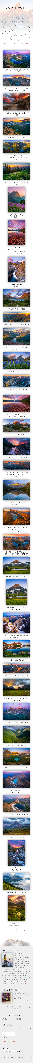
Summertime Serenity (16, 660)
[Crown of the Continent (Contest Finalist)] (16, 152)
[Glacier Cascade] (16, 864)
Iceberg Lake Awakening (16, 723)
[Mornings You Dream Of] (16, 321)
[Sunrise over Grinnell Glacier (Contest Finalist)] (16, 469)
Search (18, 1051)
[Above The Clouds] (16, 889)
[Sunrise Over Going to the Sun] (16, 694)
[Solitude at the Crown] (16, 764)
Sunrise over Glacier (16, 676)
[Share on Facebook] (16, 1019)
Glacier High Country (16, 815)
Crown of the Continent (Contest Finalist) (16, 158)
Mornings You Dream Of (16, 325)
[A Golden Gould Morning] (16, 786)
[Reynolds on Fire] (16, 834)
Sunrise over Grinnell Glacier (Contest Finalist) (16, 475)
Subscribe (4, 1037)
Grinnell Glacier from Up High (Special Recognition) (16, 529)
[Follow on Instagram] (3, 1019)
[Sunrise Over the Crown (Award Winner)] (16, 85)
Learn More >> (26, 1009)
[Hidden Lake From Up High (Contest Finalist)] (16, 548)
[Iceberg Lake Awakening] (16, 719)
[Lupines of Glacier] (16, 368)
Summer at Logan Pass (16, 576)
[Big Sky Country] (16, 134)
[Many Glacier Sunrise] (16, 431)
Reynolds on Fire (16, 837)
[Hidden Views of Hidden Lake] (16, 66)
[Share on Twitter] (20, 1019)
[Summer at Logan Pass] (16, 573)
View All (17, 43)
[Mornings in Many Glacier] (16, 499)
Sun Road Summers (16, 745)
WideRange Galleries (18, 1059)
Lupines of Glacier (16, 372)
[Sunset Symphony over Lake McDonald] (16, 411)
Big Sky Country (16, 137)
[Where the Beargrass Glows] (16, 178)
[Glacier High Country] (16, 811)
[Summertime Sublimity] (16, 211)
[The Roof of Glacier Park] (16, 386)
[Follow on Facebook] (6, 1019)
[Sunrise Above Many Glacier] (16, 343)
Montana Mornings (16, 457)
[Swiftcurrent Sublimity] (16, 281)
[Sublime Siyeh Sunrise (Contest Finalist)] (16, 632)
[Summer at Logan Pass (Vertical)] (16, 604)
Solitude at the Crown (16, 768)
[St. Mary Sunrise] (16, 305)
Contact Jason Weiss (9, 1041)
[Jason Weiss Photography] (16, 10)
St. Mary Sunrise (16, 309)
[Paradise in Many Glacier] (16, 920)
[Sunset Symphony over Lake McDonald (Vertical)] (16, 244)
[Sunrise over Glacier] (16, 672)
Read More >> (22, 983)
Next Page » (23, 930)
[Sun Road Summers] (16, 741)
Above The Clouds (16, 892)
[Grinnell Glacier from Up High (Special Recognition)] (16, 524)
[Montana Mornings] (16, 453)
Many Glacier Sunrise (16, 435)
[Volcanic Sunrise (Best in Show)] (16, 109)
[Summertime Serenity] (16, 656)
